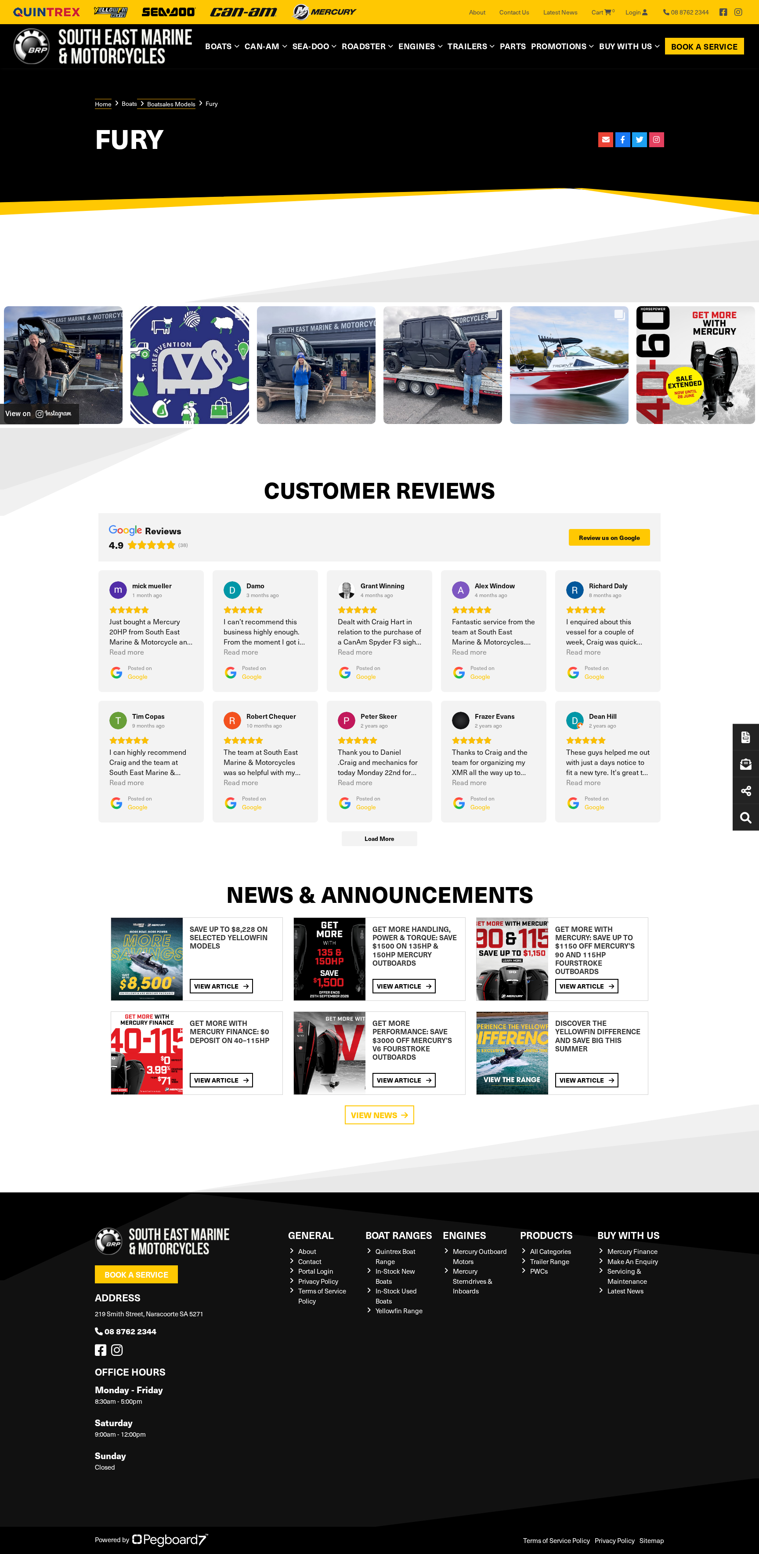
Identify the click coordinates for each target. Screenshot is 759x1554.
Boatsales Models (171, 104)
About (477, 12)
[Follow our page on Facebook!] (723, 12)
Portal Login (315, 1271)
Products (546, 1235)
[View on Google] (118, 590)
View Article (217, 986)
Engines (464, 1235)
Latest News (560, 12)
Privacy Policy (318, 1281)
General (311, 1235)
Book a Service (704, 46)
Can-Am (262, 45)
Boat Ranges (398, 1235)
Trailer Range (549, 1261)
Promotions (558, 45)
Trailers (467, 45)
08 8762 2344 (130, 1331)
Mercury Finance (632, 1251)
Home (103, 104)
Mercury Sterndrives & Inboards (472, 1281)
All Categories (550, 1251)
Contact (310, 1261)
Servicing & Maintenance (627, 1276)
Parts (513, 45)
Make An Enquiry (632, 1261)
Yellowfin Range (399, 1310)
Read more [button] (126, 652)
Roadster (364, 45)
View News (374, 1114)
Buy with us (628, 1235)
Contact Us (514, 12)
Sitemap (652, 1540)
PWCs (539, 1271)
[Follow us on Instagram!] (118, 1352)
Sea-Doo (311, 45)
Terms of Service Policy (556, 1540)
